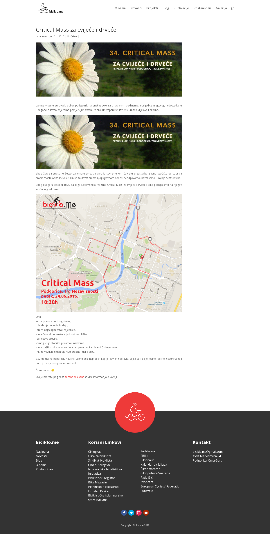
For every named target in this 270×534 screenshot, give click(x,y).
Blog (166, 8)
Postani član (202, 8)
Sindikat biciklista (100, 460)
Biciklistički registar (101, 478)
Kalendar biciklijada (154, 464)
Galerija (221, 8)
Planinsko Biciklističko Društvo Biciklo (103, 489)
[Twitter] (131, 513)
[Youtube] (146, 513)
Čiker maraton (150, 469)
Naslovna (42, 452)
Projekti (152, 8)
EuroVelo (147, 491)
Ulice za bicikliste (99, 456)
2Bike (144, 456)
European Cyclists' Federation (161, 486)
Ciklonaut (147, 460)
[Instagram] (139, 513)
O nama (120, 8)
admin (43, 36)
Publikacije (181, 8)
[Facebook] (124, 513)
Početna (72, 36)
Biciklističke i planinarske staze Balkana (105, 497)
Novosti (136, 8)
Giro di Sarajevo (99, 465)
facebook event (74, 377)
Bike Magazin (97, 482)
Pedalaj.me (148, 451)
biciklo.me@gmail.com (208, 452)
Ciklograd (94, 452)
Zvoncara (147, 482)
